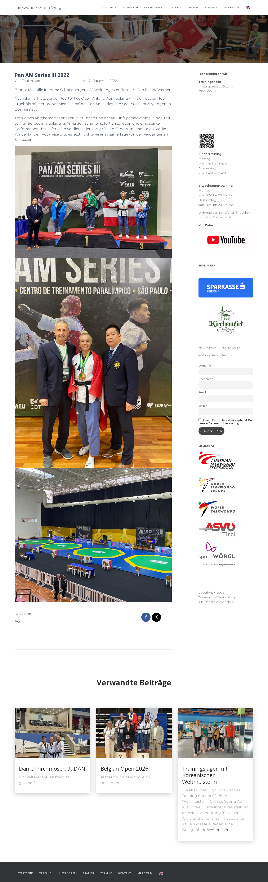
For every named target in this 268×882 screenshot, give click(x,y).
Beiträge (42, 614)
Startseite (109, 7)
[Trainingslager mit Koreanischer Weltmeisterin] (215, 732)
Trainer (175, 7)
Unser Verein (153, 7)
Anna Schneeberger (51, 621)
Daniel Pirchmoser (29, 628)
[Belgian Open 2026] (134, 732)
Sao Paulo (23, 635)
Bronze (73, 621)
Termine (192, 7)
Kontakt (211, 7)
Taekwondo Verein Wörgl (70, 635)
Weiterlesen (218, 830)
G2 (60, 628)
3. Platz (29, 621)
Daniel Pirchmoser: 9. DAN (52, 768)
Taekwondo (41, 635)
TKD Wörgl (60, 641)
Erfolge (50, 628)
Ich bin (202, 405)
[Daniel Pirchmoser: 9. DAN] (52, 732)
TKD (48, 641)
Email (202, 392)
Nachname (205, 379)
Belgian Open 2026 (124, 768)
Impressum (231, 7)
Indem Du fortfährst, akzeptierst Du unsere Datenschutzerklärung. (225, 422)
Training (129, 7)
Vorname (204, 365)
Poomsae (71, 628)
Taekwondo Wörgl (29, 641)
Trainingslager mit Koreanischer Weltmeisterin (205, 775)
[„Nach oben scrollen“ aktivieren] (259, 873)
